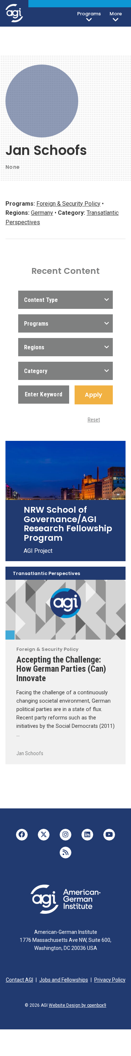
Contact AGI (19, 980)
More (116, 13)
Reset (94, 419)
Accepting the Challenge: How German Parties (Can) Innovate (61, 669)
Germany (42, 212)
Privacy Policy (110, 980)
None (12, 167)
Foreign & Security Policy (68, 203)
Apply (93, 395)
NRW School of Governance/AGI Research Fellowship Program (68, 524)
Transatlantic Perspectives (46, 573)
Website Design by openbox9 (77, 1005)
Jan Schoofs (29, 753)
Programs (89, 13)
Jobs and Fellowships (63, 980)
